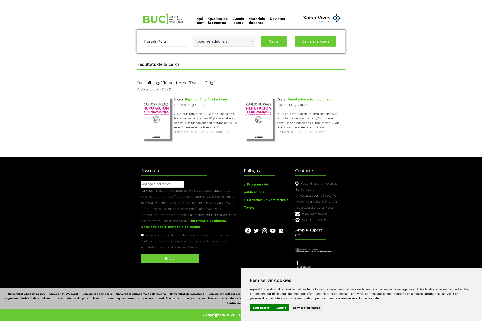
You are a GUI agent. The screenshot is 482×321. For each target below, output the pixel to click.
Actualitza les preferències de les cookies (35, 2)
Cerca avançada (315, 41)
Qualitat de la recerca (218, 21)
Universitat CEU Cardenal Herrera (231, 293)
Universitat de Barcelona (187, 293)
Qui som (200, 21)
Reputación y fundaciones (206, 99)
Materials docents (257, 21)
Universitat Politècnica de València (222, 298)
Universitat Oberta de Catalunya (62, 298)
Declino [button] (281, 307)
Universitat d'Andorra (97, 293)
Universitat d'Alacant (63, 293)
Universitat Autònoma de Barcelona (141, 293)
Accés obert (238, 21)
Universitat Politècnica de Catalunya (168, 298)
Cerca (274, 41)
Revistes (277, 19)
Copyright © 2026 (219, 315)
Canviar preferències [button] (306, 307)
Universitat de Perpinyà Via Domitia (114, 298)
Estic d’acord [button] (261, 307)
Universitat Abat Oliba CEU (26, 293)
